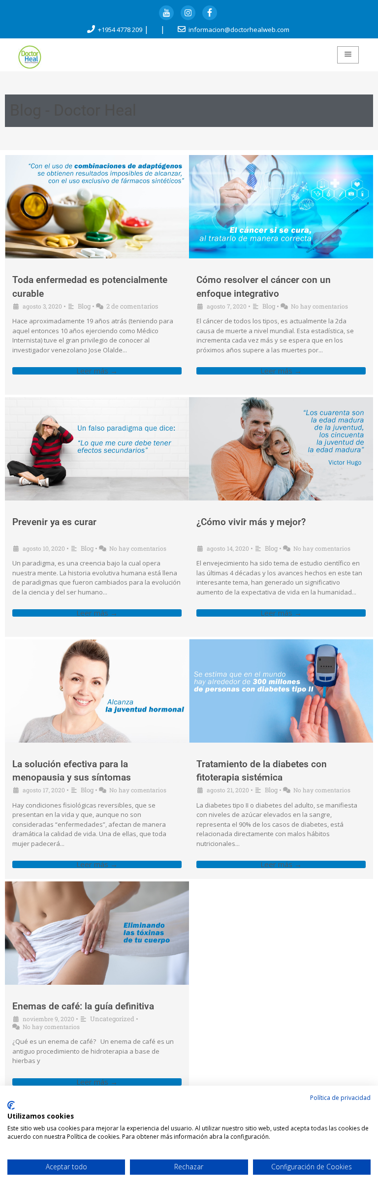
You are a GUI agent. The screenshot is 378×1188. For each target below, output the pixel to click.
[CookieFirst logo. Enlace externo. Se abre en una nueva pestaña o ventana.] (11, 1105)
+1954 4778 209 (120, 29)
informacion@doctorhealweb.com (239, 29)
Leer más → (97, 371)
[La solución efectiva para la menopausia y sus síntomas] (97, 691)
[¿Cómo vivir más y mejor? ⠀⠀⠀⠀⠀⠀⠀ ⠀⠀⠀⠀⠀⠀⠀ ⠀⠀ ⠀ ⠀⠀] (281, 448)
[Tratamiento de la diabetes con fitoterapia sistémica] (281, 691)
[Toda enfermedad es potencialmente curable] (97, 206)
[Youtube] (166, 12)
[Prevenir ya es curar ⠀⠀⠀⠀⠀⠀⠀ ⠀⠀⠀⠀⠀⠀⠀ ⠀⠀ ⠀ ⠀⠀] (97, 448)
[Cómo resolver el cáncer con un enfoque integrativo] (281, 206)
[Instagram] (188, 12)
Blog (84, 306)
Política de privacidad (340, 1098)
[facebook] (209, 12)
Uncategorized (112, 1018)
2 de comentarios (132, 306)
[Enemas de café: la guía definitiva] (97, 933)
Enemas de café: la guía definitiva (83, 1006)
